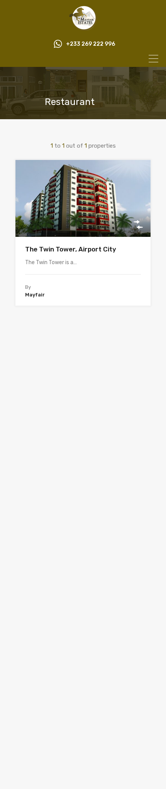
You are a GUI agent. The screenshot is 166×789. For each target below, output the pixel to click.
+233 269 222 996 (90, 44)
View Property (83, 221)
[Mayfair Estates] (83, 27)
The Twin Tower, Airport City (70, 249)
